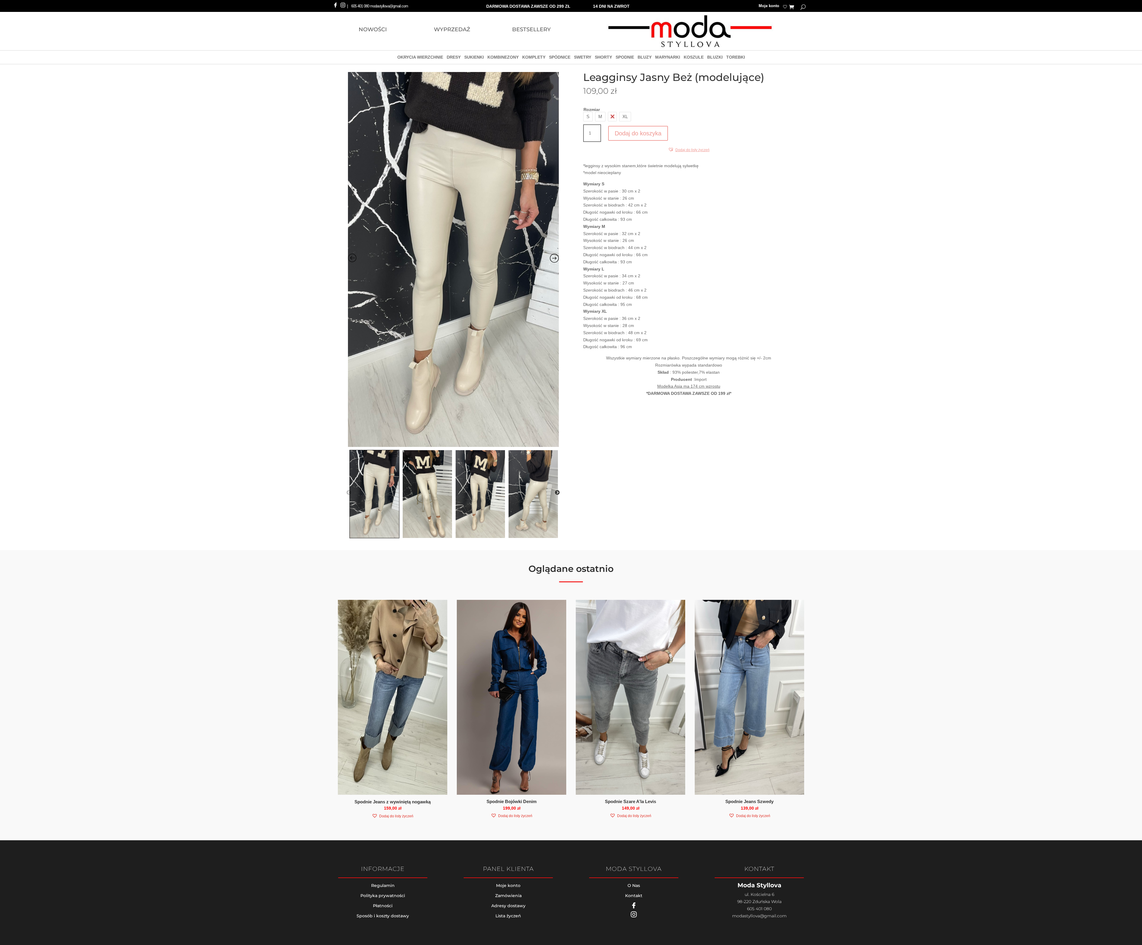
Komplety (533, 58)
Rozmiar (591, 109)
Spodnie (625, 58)
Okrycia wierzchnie (420, 58)
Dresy (454, 58)
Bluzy (645, 58)
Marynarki (667, 58)
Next (557, 493)
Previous (349, 493)
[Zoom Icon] (453, 259)
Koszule (694, 58)
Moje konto (769, 6)
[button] (689, 149)
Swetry (582, 58)
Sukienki (474, 58)
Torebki (735, 58)
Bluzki (715, 58)
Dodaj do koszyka (638, 133)
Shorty (603, 58)
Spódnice (559, 58)
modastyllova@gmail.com (759, 916)
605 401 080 (360, 6)
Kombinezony (503, 58)
